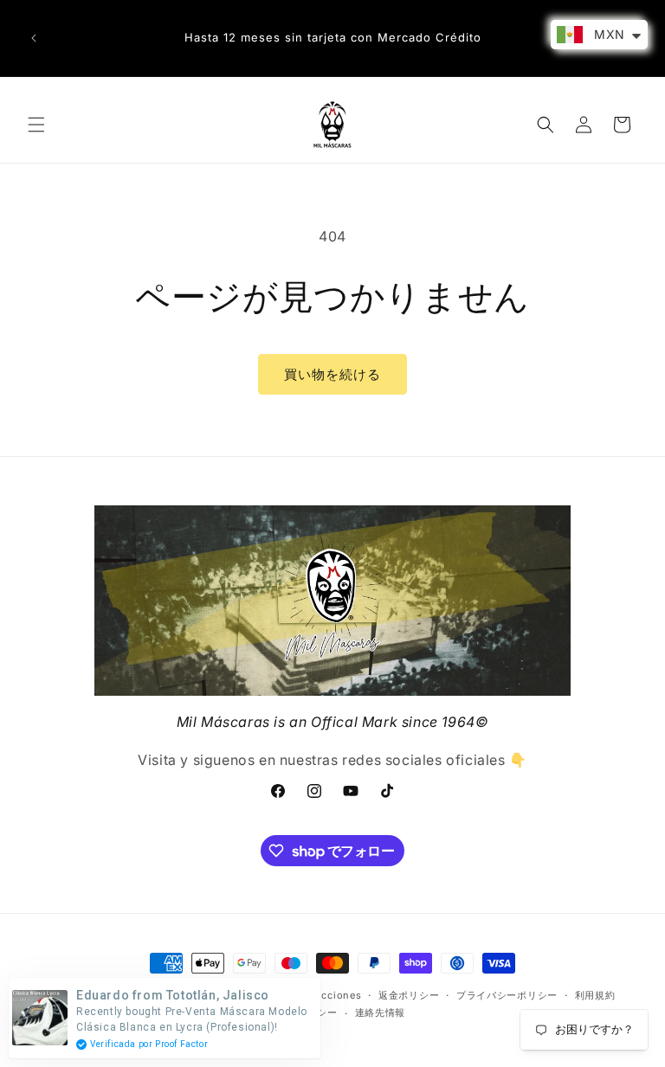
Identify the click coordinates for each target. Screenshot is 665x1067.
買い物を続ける (332, 374)
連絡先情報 (380, 1012)
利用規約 (595, 995)
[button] (36, 125)
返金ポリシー (408, 995)
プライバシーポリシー (507, 995)
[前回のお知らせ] (34, 38)
